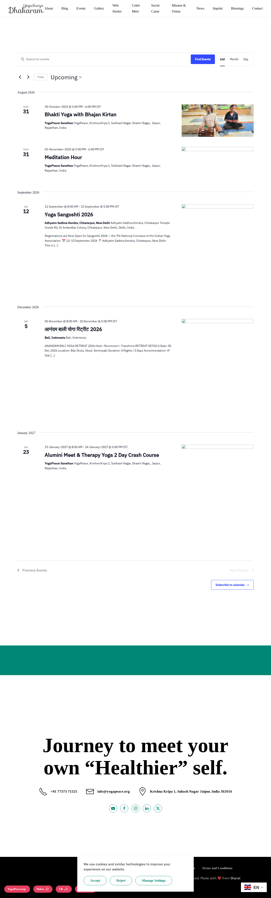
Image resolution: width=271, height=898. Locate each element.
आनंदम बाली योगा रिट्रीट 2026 (73, 329)
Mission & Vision (179, 8)
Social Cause (155, 8)
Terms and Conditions (217, 868)
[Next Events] (28, 77)
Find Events (203, 59)
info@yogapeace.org (113, 791)
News (200, 8)
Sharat (235, 878)
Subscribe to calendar (230, 585)
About (48, 8)
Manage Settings (154, 880)
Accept (95, 880)
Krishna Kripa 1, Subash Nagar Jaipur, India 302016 (191, 791)
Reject (121, 880)
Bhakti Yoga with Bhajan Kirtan (80, 114)
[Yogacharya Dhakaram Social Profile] (113, 808)
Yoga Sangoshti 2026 (69, 214)
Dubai (40, 889)
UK (61, 889)
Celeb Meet (136, 8)
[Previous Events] (19, 77)
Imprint (218, 8)
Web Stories (117, 8)
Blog (64, 8)
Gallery (99, 8)
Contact (257, 8)
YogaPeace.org (17, 889)
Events (81, 8)
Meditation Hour (63, 157)
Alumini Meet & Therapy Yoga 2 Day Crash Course (102, 454)
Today (40, 76)
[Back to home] (26, 8)
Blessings (237, 8)
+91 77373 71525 (64, 791)
